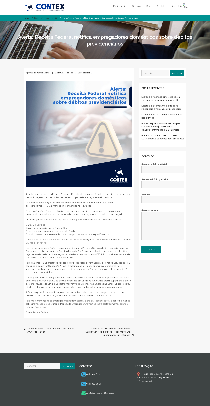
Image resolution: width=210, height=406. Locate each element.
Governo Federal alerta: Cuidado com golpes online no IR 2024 (50, 330)
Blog (148, 6)
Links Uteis (176, 6)
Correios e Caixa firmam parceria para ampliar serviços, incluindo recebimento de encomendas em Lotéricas (107, 331)
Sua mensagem (149, 210)
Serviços (136, 6)
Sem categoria (85, 73)
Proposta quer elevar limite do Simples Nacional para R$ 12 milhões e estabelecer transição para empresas (161, 126)
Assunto (145, 194)
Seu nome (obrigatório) (154, 164)
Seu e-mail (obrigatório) (154, 179)
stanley (60, 73)
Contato (161, 6)
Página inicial (120, 6)
